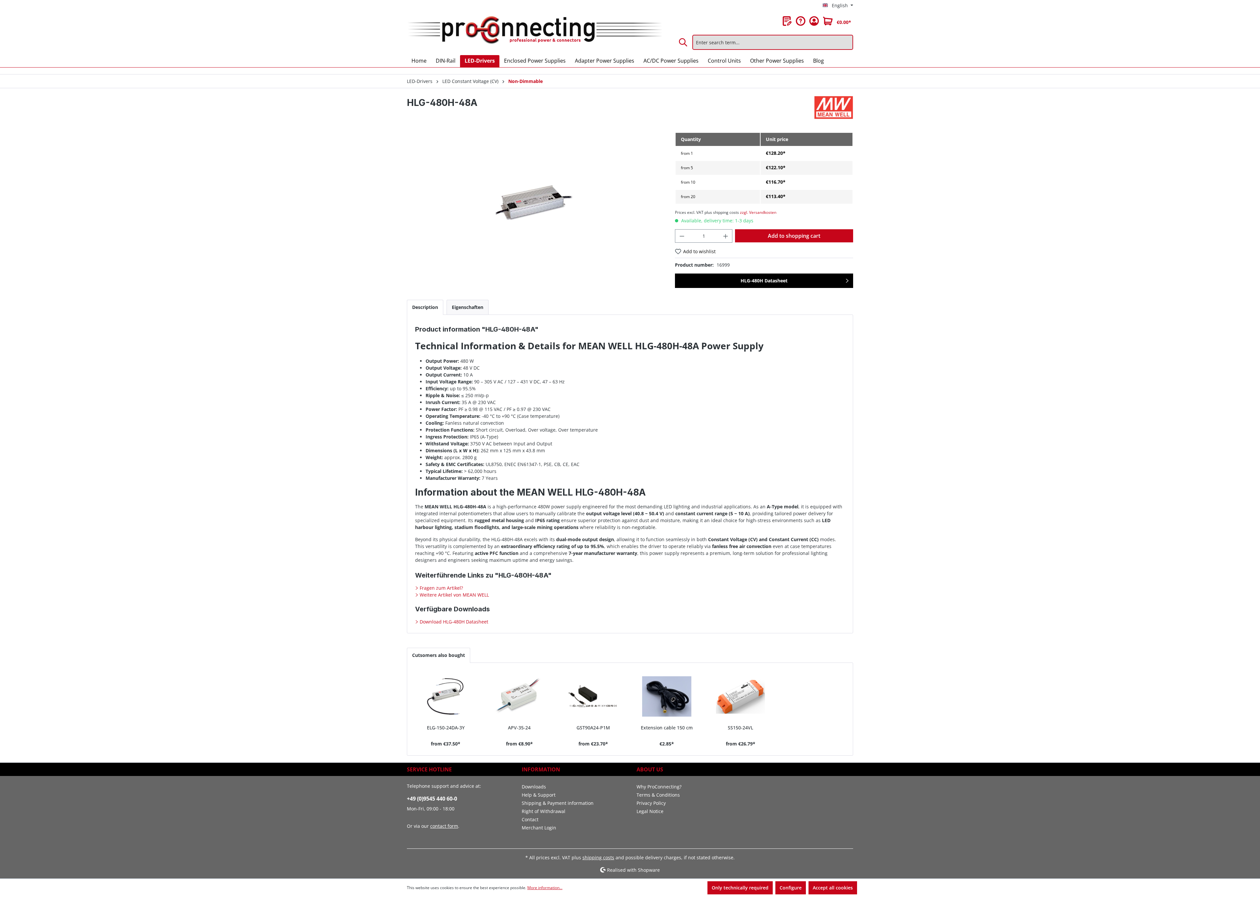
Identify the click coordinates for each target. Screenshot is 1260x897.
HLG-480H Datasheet (764, 280)
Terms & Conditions (658, 795)
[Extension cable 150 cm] (667, 696)
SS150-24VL (740, 727)
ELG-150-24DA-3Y (446, 727)
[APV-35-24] (520, 696)
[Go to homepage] (534, 30)
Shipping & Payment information (558, 803)
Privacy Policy (651, 803)
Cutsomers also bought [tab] (438, 655)
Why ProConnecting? (659, 787)
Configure (791, 888)
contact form (444, 826)
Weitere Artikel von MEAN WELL (453, 595)
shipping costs (598, 857)
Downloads (534, 787)
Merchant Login (539, 828)
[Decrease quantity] (682, 236)
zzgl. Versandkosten (758, 212)
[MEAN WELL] (833, 107)
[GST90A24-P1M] (593, 696)
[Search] (683, 42)
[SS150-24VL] (741, 696)
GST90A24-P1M (593, 727)
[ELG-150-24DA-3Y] (446, 696)
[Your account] (814, 21)
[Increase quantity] (726, 236)
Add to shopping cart (794, 235)
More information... (544, 887)
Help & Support (539, 795)
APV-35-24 (519, 727)
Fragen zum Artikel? (440, 588)
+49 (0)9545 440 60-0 (432, 798)
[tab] (425, 307)
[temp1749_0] (534, 202)
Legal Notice (650, 811)
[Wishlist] (787, 21)
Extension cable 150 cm (667, 727)
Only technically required (740, 888)
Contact (530, 819)
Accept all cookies (833, 888)
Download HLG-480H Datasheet (453, 622)
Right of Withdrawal (543, 811)
